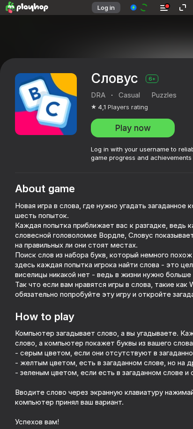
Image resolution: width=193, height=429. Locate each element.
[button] (139, 7)
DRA (98, 94)
